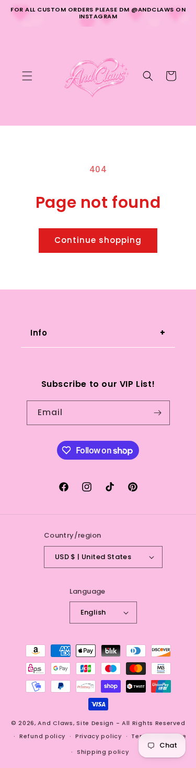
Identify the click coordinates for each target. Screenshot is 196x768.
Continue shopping (98, 240)
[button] (27, 75)
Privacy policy (98, 736)
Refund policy (42, 736)
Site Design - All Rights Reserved (130, 723)
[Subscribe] (157, 412)
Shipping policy (103, 752)
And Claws (55, 723)
